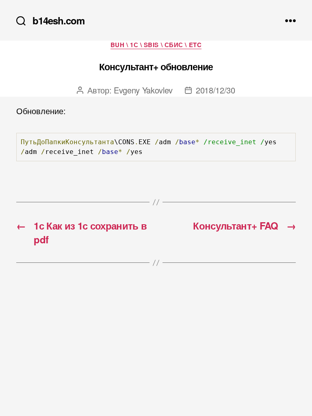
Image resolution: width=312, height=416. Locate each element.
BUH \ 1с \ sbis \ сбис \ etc (156, 45)
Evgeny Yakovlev (143, 90)
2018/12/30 (215, 90)
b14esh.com (58, 20)
